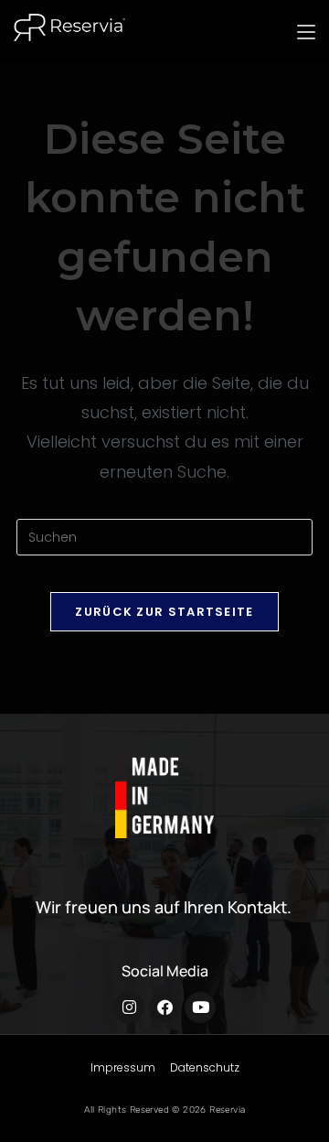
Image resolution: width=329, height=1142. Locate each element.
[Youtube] (200, 1007)
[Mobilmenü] (306, 32)
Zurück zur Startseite (164, 611)
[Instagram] (128, 1007)
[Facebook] (164, 1007)
